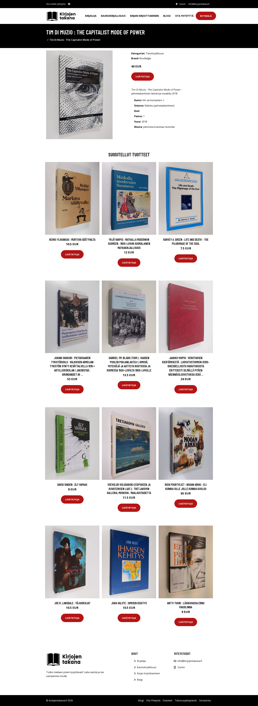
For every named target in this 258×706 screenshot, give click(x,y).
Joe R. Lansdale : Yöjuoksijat (72, 603)
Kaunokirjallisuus (113, 16)
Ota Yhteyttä (184, 16)
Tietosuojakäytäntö (186, 700)
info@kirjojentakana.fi (198, 4)
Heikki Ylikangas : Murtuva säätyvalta (72, 239)
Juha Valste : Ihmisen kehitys (129, 603)
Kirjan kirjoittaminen (144, 16)
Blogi (167, 16)
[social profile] (69, 4)
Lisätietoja (143, 76)
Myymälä (206, 15)
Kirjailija (90, 16)
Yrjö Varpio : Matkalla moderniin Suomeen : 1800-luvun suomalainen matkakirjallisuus (129, 244)
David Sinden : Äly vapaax (72, 484)
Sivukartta (205, 700)
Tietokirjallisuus (155, 53)
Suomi (182, 4)
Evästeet (167, 700)
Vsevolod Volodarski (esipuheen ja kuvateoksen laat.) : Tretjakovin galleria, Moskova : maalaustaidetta (129, 489)
